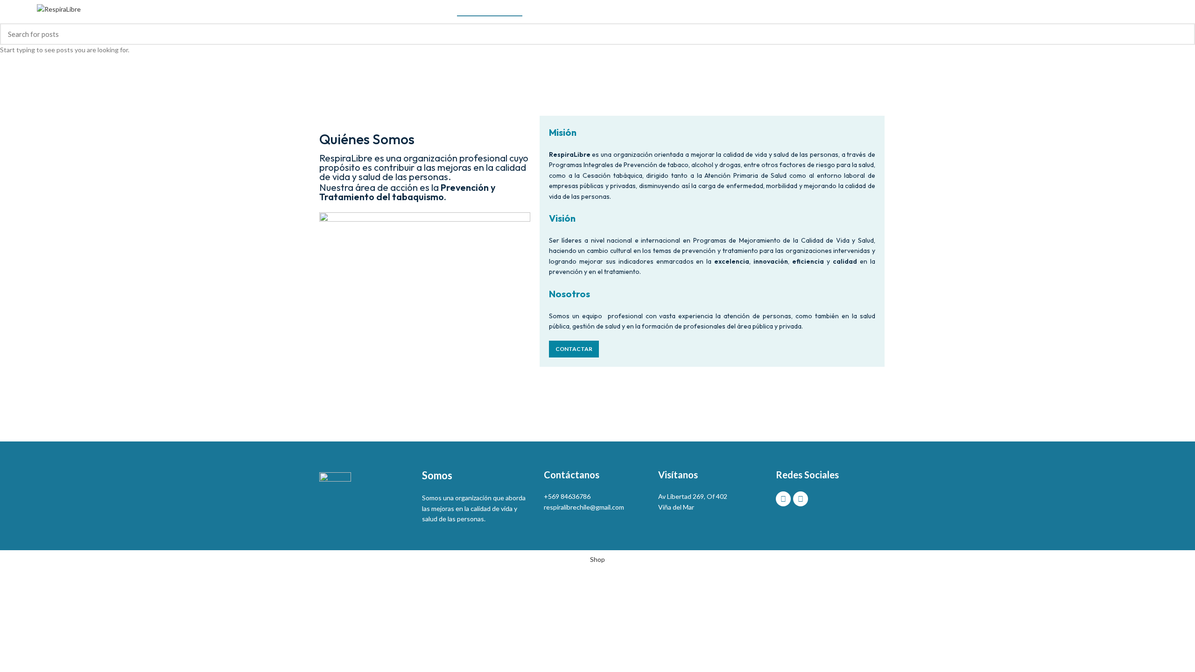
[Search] (1154, 9)
